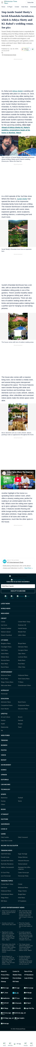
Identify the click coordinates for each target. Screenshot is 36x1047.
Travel (19, 735)
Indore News (5, 661)
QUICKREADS (5, 832)
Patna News (4, 671)
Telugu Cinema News (7, 690)
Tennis (20, 809)
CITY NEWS (4, 648)
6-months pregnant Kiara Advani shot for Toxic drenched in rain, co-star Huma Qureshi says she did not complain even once (26, 943)
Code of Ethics (28, 986)
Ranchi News (5, 675)
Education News (23, 716)
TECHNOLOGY (5, 797)
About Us (4, 979)
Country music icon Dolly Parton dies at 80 (9, 931)
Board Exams (22, 709)
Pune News (21, 671)
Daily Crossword (23, 845)
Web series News (6, 693)
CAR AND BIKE (5, 792)
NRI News (4, 909)
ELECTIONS (4, 827)
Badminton (4, 805)
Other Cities (21, 675)
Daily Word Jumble (6, 848)
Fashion (3, 728)
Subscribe (30, 2)
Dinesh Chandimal (6, 643)
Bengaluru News (6, 651)
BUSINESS (4, 753)
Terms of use (28, 979)
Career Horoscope (23, 880)
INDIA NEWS (5, 621)
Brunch (20, 725)
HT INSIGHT (4, 822)
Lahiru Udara (22, 643)
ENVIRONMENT (6, 772)
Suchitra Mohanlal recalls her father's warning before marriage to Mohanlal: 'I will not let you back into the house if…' (25, 967)
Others (3, 812)
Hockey (3, 809)
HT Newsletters (28, 982)
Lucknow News (22, 664)
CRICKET (3, 626)
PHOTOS (4, 758)
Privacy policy (5, 982)
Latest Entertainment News (12, 915)
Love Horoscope (6, 883)
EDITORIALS (5, 787)
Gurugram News (23, 658)
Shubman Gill (22, 633)
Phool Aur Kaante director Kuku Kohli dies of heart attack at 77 (25, 933)
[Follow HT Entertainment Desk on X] (18, 55)
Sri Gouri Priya (5, 880)
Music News (4, 686)
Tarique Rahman (23, 865)
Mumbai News (5, 668)
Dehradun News (23, 654)
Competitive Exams (6, 713)
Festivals (20, 728)
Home (3, 7)
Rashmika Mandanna (7, 871)
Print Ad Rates (17, 986)
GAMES (3, 841)
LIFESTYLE (4, 721)
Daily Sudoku (5, 845)
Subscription (5, 986)
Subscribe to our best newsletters (18, 589)
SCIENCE (3, 777)
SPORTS (3, 802)
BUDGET (3, 767)
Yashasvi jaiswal (22, 871)
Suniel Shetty (22, 199)
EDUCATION (5, 706)
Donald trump (5, 865)
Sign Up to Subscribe (18, 598)
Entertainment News (7, 902)
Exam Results (5, 716)
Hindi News (21, 905)
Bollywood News (6, 683)
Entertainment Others (24, 693)
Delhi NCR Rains (6, 861)
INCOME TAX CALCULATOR (9, 853)
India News (24, 7)
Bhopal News (22, 651)
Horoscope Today (23, 883)
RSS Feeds (16, 989)
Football (20, 805)
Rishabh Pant (22, 639)
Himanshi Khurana (23, 868)
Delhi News (4, 658)
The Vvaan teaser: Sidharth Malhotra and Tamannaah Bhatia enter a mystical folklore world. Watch (26, 955)
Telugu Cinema (22, 898)
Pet (2, 738)
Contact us (16, 979)
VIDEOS (3, 763)
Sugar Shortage (22, 861)
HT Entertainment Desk (9, 55)
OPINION (4, 782)
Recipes (20, 731)
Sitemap (3, 989)
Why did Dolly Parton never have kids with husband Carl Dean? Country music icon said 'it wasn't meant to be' (26, 922)
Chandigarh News (6, 654)
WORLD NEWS (5, 616)
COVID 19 (4, 836)
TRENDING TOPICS (7, 888)
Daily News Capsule (8, 594)
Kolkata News (5, 664)
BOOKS (3, 817)
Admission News (6, 709)
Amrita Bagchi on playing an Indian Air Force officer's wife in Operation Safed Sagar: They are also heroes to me (8, 967)
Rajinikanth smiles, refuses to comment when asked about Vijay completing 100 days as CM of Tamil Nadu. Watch (8, 943)
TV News (20, 690)
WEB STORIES (5, 743)
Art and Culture (5, 725)
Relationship (4, 735)
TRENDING (4, 748)
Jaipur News (21, 661)
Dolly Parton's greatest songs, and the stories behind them (9, 920)
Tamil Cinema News (24, 686)
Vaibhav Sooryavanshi (7, 875)
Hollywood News (23, 683)
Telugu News (4, 905)
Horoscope (4, 701)
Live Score (4, 633)
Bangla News (22, 902)
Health (3, 731)
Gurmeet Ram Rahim (7, 868)
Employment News (23, 713)
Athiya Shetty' (17, 91)
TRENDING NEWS (6, 858)
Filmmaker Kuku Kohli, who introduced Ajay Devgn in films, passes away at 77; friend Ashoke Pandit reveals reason (9, 955)
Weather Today (17, 982)
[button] (2, 2)
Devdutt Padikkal (6, 636)
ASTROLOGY (5, 698)
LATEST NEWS (5, 611)
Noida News (21, 668)
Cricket (17, 7)
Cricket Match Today (24, 629)
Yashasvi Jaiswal (5, 639)
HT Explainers (22, 909)
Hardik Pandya (22, 636)
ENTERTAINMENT (6, 679)
